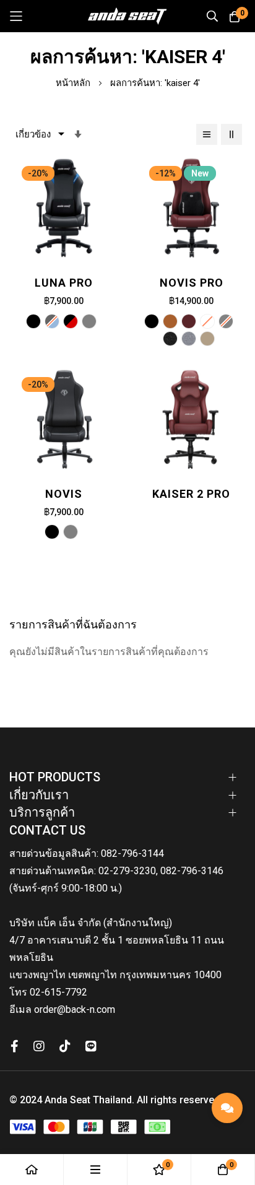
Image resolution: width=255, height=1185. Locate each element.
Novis (63, 493)
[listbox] (64, 323)
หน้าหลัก (74, 83)
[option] (33, 321)
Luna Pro (64, 282)
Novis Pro (191, 282)
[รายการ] (206, 134)
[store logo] (127, 16)
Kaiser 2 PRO (191, 493)
